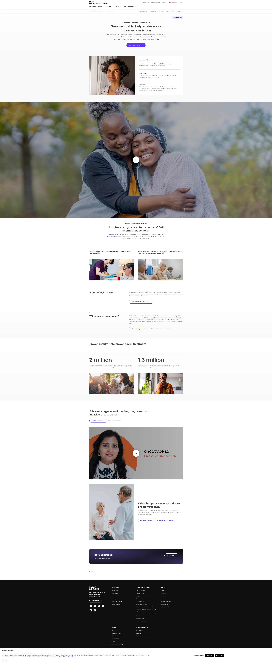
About (118, 6)
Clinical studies (164, 596)
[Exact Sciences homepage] (98, 2)
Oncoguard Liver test (141, 604)
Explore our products (141, 621)
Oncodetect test (140, 598)
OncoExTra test (140, 601)
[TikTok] (95, 611)
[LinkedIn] (95, 606)
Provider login (115, 593)
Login (181, 2)
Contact (114, 641)
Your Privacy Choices (199, 655)
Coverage (161, 11)
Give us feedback (116, 604)
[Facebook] (91, 606)
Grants (162, 598)
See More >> (5, 659)
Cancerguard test (140, 590)
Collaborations (115, 638)
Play (136, 159)
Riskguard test (140, 618)
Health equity (115, 636)
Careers (163, 2)
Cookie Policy (62, 656)
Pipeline (162, 590)
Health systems (146, 2)
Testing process (143, 11)
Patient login (115, 590)
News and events (129, 6)
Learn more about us (117, 644)
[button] (136, 572)
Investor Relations (155, 2)
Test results (153, 11)
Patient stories (170, 11)
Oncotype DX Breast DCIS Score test (145, 607)
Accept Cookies (219, 655)
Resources (179, 11)
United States (174, 2)
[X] (99, 606)
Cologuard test (140, 593)
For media (139, 633)
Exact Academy (164, 604)
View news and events (141, 636)
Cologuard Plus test (141, 596)
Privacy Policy (71, 656)
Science (109, 6)
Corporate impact (116, 633)
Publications (163, 593)
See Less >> (5, 661)
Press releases (139, 630)
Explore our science (165, 607)
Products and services (95, 6)
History (113, 630)
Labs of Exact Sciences (166, 601)
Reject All (209, 655)
